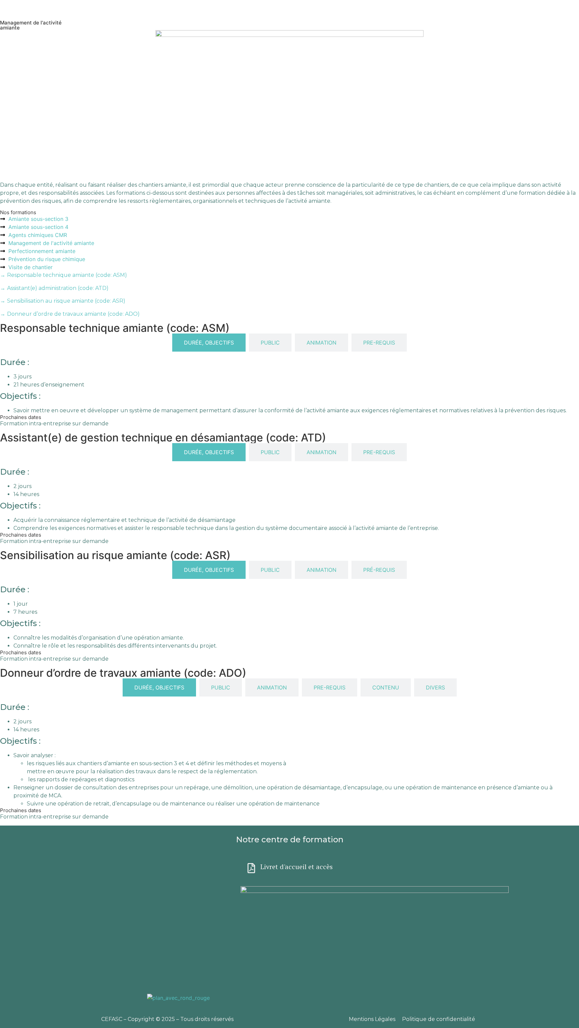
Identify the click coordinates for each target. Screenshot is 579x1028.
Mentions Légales (372, 1019)
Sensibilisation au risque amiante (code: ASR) (62, 301)
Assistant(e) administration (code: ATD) (54, 288)
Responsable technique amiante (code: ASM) (63, 275)
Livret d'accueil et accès (296, 866)
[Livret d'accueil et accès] (251, 868)
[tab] (209, 343)
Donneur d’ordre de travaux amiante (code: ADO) (70, 314)
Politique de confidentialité (438, 1019)
